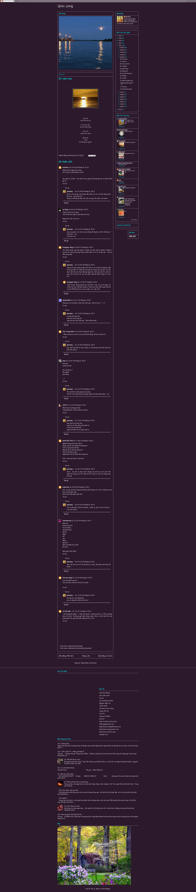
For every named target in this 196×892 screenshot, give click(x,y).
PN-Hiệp (121, 209)
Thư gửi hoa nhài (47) (129, 142)
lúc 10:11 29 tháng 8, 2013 (81, 300)
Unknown (65, 487)
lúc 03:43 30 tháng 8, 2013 (85, 562)
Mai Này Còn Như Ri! (129, 187)
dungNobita (66, 300)
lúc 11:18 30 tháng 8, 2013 (82, 578)
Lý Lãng (65, 209)
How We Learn (104, 695)
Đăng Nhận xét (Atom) (88, 663)
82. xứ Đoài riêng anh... (126, 73)
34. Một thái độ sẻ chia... (72, 759)
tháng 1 (122, 106)
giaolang (70, 191)
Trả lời (64, 183)
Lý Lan (101, 698)
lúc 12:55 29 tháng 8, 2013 (85, 313)
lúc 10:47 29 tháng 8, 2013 (76, 361)
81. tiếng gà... (123, 75)
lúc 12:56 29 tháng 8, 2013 (85, 345)
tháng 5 (122, 97)
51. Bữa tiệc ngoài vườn (65, 774)
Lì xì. (125, 211)
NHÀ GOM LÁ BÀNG (124, 169)
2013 (120, 45)
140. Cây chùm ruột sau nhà (68, 790)
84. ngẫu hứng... (124, 68)
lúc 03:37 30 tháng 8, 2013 (85, 469)
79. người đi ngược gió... (127, 80)
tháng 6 (122, 94)
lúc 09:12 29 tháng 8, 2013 (78, 209)
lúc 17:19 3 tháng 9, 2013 (81, 611)
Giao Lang (65, 6)
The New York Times (106, 708)
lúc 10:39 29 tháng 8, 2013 (84, 331)
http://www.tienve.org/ (107, 732)
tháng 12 (122, 47)
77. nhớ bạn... (123, 86)
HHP (64, 405)
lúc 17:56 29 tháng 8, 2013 (83, 441)
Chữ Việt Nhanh (104, 693)
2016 (120, 38)
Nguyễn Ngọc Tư (104, 703)
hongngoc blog (67, 247)
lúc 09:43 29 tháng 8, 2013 (83, 247)
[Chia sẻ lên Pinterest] (95, 155)
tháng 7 (122, 92)
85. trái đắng (123, 66)
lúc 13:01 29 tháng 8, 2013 (85, 420)
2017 (120, 36)
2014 (120, 43)
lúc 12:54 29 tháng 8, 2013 (85, 265)
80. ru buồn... (123, 78)
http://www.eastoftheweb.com (110, 726)
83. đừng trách (124, 71)
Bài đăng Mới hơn (66, 656)
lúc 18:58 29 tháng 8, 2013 (79, 487)
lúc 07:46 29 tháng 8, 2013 (79, 167)
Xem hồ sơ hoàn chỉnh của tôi (125, 23)
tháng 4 (122, 99)
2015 (120, 40)
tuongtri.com (103, 734)
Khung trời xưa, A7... (129, 153)
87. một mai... (123, 61)
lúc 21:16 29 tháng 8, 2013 (81, 520)
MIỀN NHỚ (122, 152)
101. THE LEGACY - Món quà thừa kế (70, 751)
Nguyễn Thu (122, 186)
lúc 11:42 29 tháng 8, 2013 (76, 405)
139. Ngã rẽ (62, 798)
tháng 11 (122, 49)
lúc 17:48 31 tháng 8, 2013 (87, 282)
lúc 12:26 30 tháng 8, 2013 (85, 595)
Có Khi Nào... (67, 611)
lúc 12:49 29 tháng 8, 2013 (85, 191)
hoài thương (66, 520)
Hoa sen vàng (67, 578)
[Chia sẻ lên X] (92, 155)
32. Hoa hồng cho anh (71, 806)
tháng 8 (122, 57)
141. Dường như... (63, 743)
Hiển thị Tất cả (134, 219)
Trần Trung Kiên (68, 331)
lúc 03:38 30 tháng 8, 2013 (85, 504)
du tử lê (101, 719)
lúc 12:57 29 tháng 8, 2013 (85, 389)
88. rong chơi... (124, 59)
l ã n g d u (121, 181)
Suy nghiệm (122, 141)
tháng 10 (122, 52)
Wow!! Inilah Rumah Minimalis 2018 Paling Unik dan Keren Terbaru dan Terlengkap (129, 201)
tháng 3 (122, 101)
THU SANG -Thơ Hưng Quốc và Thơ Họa (129, 122)
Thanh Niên (103, 706)
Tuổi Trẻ (102, 713)
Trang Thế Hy (103, 711)
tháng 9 (122, 54)
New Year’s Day (123, 164)
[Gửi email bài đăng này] (89, 155)
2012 (120, 109)
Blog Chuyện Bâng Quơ (125, 163)
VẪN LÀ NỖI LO (128, 131)
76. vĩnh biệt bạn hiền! (126, 89)
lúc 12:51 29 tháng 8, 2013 (85, 229)
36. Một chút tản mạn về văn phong (76, 782)
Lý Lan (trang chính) (106, 700)
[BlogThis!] (90, 155)
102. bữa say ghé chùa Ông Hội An (69, 814)
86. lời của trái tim (125, 63)
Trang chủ (86, 656)
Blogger (107, 889)
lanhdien (65, 167)
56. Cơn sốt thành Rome (65, 768)
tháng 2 (122, 104)
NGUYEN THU (67, 441)
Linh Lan (121, 197)
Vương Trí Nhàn (104, 716)
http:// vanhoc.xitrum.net (107, 721)
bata (63, 361)
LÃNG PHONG (123, 119)
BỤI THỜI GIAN (123, 130)
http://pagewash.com (106, 724)
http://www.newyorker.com (109, 729)
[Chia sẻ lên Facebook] (93, 155)
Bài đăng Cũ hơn (105, 656)
